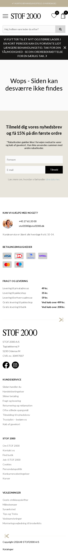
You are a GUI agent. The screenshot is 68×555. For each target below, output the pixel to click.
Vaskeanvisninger (12, 518)
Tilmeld (54, 169)
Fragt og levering (12, 400)
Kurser (6, 478)
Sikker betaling (11, 396)
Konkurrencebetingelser (16, 473)
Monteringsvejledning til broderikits (22, 523)
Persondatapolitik (12, 469)
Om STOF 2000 (11, 445)
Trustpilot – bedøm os (15, 419)
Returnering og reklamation (17, 405)
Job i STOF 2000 (11, 459)
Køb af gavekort (11, 424)
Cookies (7, 464)
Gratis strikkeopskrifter (15, 499)
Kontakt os (9, 450)
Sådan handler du (12, 386)
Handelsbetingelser (13, 391)
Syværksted (9, 509)
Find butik (8, 455)
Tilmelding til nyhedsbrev (16, 414)
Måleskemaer (10, 504)
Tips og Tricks (10, 513)
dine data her (52, 179)
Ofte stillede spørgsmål (15, 410)
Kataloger (8, 549)
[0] (63, 16)
